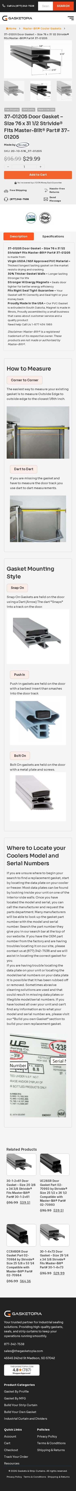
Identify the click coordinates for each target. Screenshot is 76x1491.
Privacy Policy (47, 1436)
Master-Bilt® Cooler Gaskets (42, 28)
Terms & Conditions (51, 1443)
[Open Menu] (71, 18)
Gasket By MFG (15, 1398)
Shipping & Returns (51, 1450)
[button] (66, 45)
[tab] (18, 236)
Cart (7, 1443)
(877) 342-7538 (19, 199)
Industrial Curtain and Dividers (25, 1419)
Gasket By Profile (16, 1391)
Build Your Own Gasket (20, 1412)
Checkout (11, 1450)
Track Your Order (16, 1457)
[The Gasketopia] (17, 18)
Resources (11, 1463)
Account (10, 1436)
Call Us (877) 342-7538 (20, 5)
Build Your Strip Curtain (20, 1405)
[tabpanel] (39, 297)
